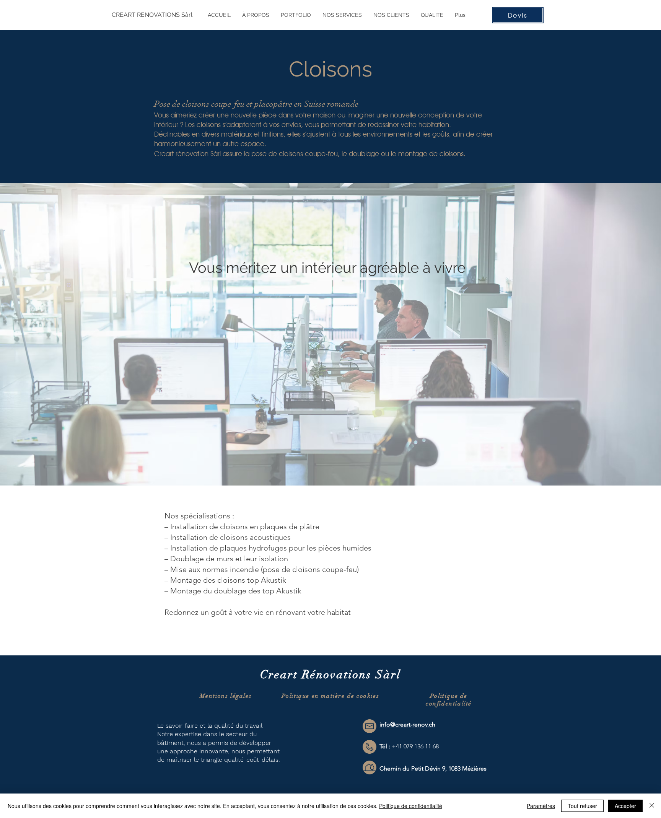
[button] (342, 14)
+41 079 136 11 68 (415, 746)
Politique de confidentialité (449, 699)
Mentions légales (226, 696)
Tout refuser (582, 806)
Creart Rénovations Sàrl (330, 675)
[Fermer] (651, 806)
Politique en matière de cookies (330, 696)
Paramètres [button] (541, 806)
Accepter (625, 806)
